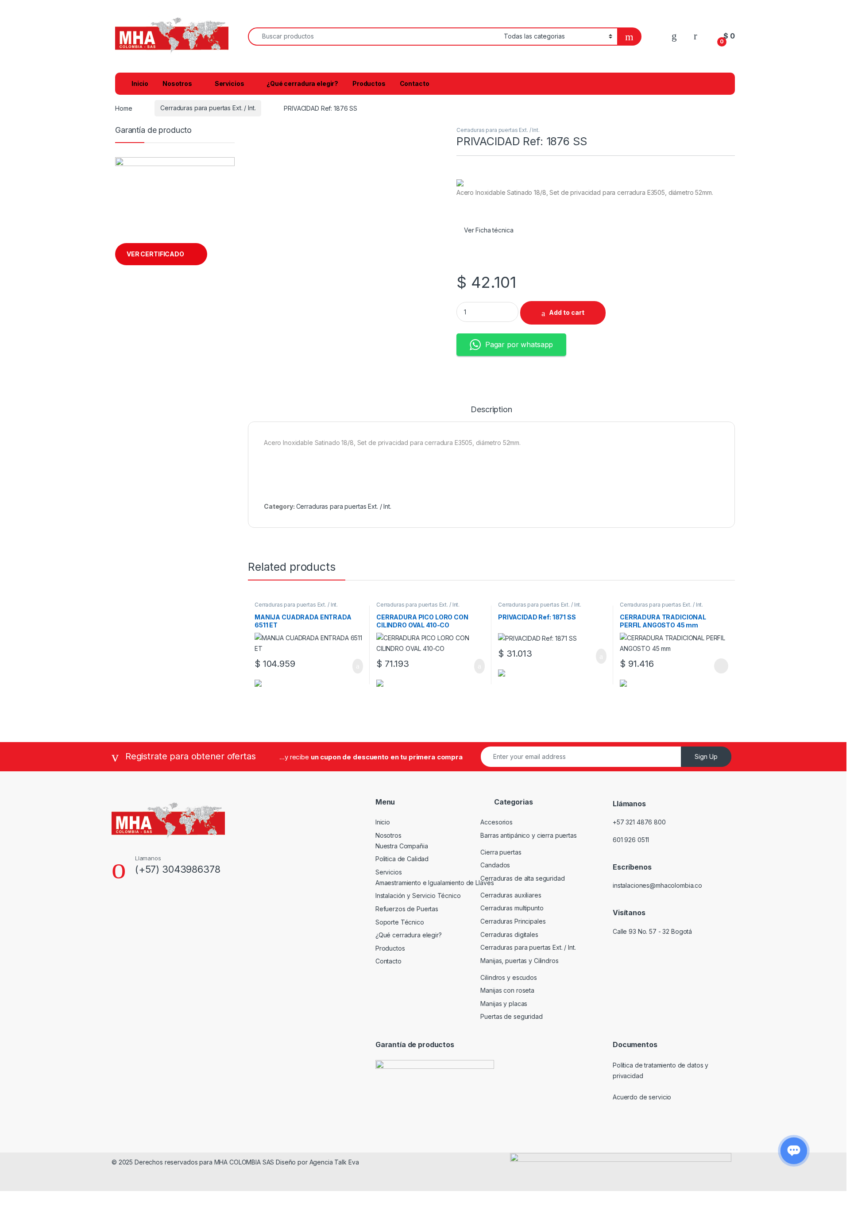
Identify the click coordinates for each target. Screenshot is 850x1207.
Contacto (414, 83)
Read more (720, 665)
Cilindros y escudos (508, 977)
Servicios (229, 83)
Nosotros (177, 83)
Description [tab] (491, 410)
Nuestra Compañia (401, 846)
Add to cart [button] (357, 666)
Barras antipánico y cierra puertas (528, 835)
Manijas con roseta (507, 990)
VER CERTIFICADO (155, 254)
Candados (495, 865)
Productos (369, 83)
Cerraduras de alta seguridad (522, 878)
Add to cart (566, 312)
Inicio (139, 83)
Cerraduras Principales (512, 921)
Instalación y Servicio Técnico (418, 895)
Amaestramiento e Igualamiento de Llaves (434, 882)
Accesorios (496, 822)
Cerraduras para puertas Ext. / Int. (207, 108)
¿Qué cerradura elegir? (302, 83)
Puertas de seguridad (511, 1016)
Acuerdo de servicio (642, 1097)
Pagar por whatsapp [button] (519, 344)
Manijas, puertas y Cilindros (519, 960)
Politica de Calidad (402, 859)
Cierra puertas (500, 852)
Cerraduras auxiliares (510, 895)
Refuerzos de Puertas (406, 909)
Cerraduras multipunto (511, 908)
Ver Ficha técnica (489, 230)
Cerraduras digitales (509, 934)
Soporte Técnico (399, 922)
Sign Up (706, 756)
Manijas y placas (503, 1003)
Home (123, 108)
